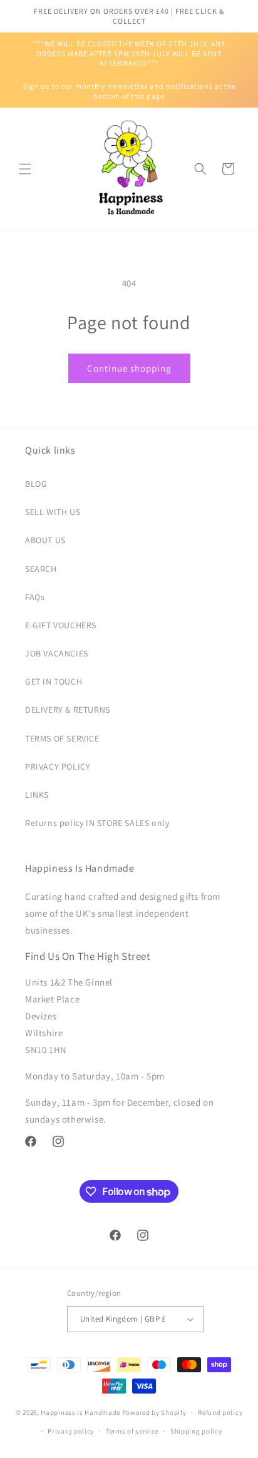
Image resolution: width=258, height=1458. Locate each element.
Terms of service (132, 1431)
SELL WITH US (52, 511)
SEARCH (41, 568)
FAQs (34, 597)
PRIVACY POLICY (57, 766)
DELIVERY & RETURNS (67, 709)
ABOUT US (45, 540)
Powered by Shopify (154, 1412)
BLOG (36, 483)
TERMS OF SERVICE (62, 738)
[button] (25, 169)
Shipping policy (196, 1431)
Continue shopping (129, 368)
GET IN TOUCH (53, 681)
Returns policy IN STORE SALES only (97, 822)
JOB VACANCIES (56, 653)
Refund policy (220, 1412)
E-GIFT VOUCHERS (60, 625)
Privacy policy (71, 1431)
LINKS (37, 794)
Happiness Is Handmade (80, 1412)
